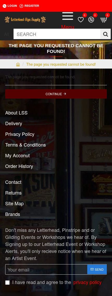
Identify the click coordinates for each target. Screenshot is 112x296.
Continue (54, 94)
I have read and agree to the (56, 282)
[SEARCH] (105, 34)
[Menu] (68, 19)
